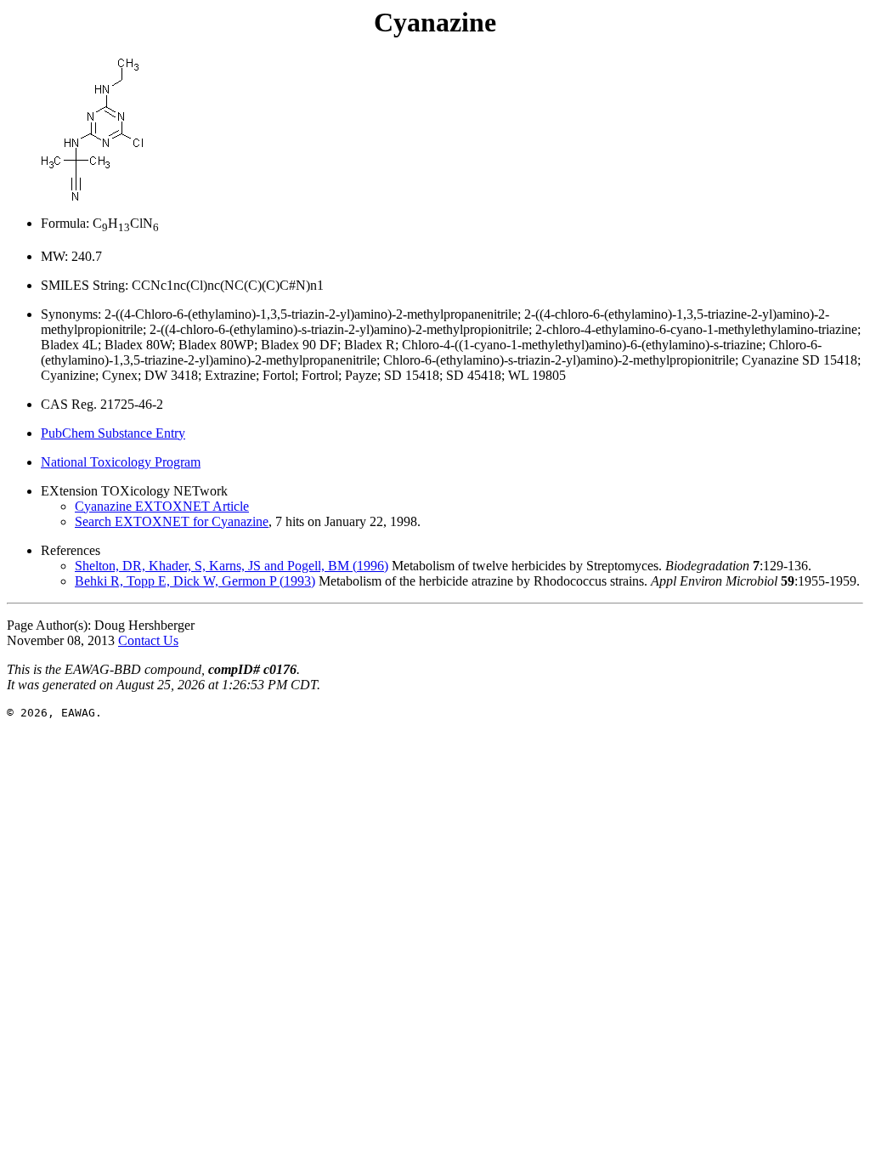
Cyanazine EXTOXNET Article (162, 506)
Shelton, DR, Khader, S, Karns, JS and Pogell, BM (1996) (231, 565)
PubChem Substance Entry (113, 433)
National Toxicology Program (121, 462)
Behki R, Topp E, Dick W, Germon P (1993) (195, 581)
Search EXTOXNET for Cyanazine (171, 521)
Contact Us (148, 640)
